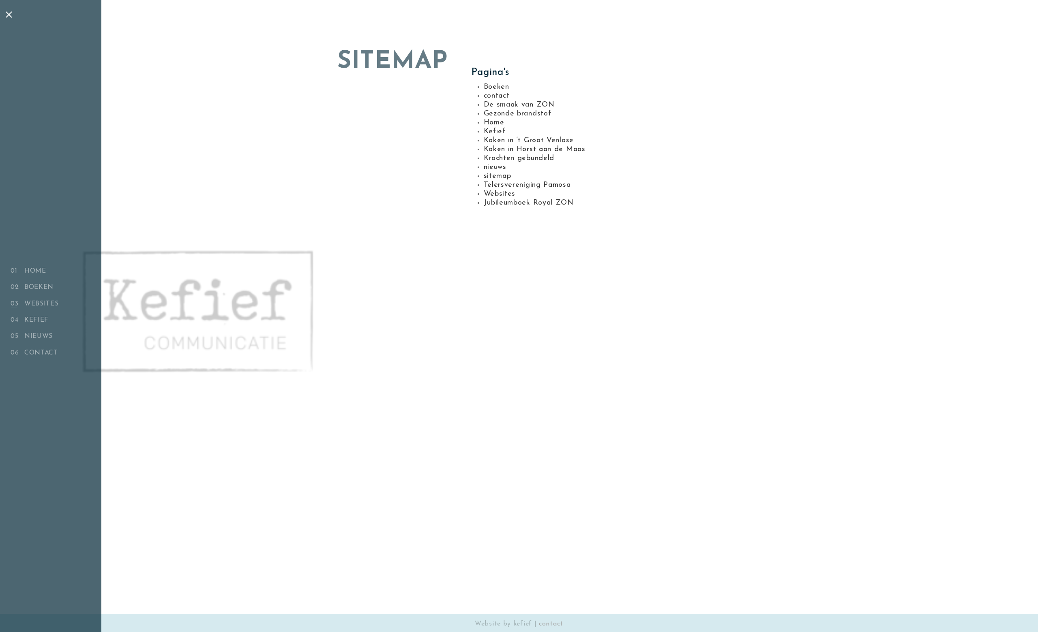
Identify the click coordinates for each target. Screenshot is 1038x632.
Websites (41, 304)
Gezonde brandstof (517, 113)
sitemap (497, 176)
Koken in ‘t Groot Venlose (529, 140)
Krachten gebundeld (519, 158)
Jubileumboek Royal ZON (529, 203)
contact (41, 353)
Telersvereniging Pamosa (527, 185)
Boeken (39, 287)
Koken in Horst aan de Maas (534, 149)
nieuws (38, 336)
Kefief (36, 320)
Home (35, 271)
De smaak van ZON (519, 105)
